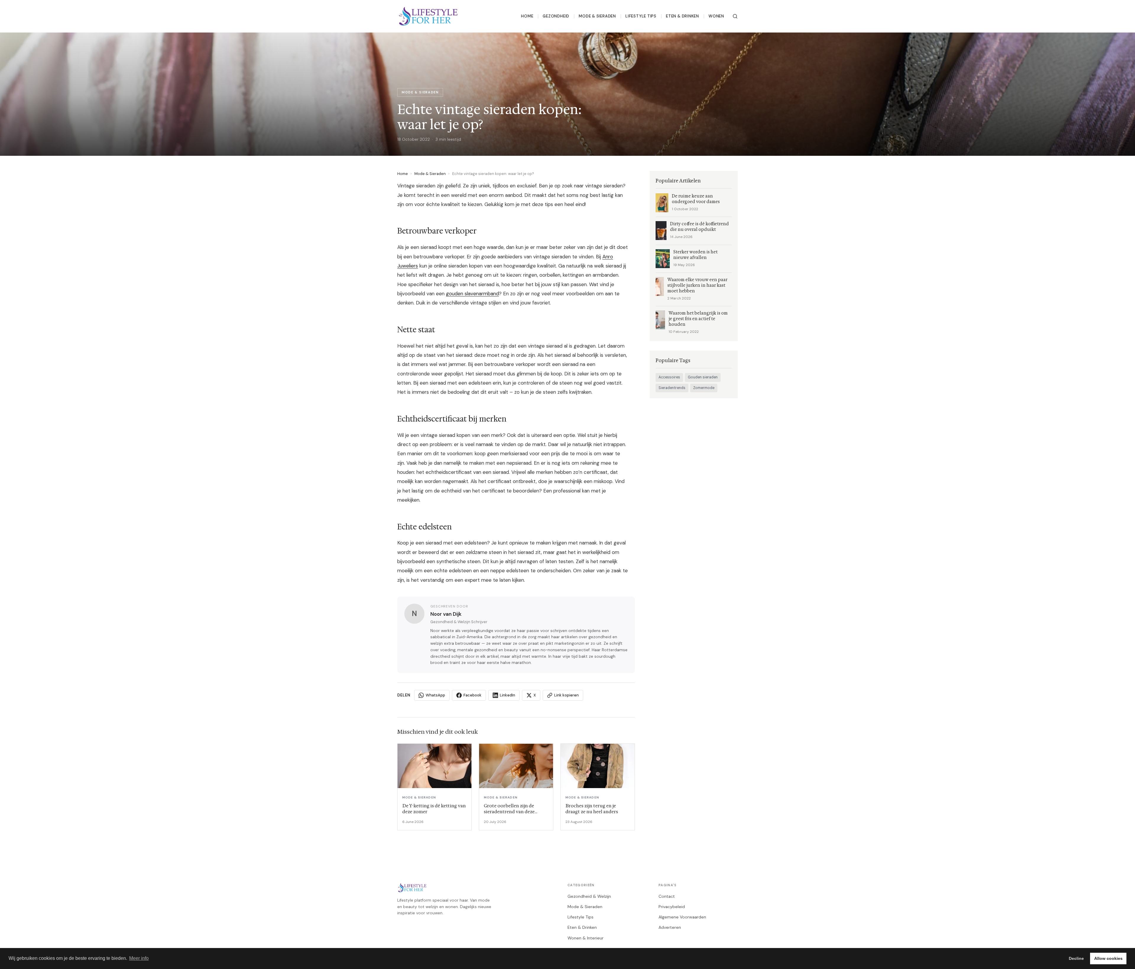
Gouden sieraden (703, 377)
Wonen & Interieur (586, 938)
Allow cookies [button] (1108, 958)
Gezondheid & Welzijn (589, 896)
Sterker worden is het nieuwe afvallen (695, 254)
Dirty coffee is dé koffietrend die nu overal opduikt (699, 226)
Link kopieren (566, 695)
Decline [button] (1076, 958)
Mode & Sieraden (597, 16)
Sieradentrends (672, 387)
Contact (667, 896)
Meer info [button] (139, 958)
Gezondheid (556, 16)
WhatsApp (435, 695)
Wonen (716, 16)
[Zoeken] (735, 16)
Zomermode (703, 387)
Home (527, 16)
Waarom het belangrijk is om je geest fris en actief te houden (698, 318)
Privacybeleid (672, 906)
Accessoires (669, 377)
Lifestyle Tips (640, 16)
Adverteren (670, 927)
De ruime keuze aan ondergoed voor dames (696, 199)
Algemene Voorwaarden (682, 917)
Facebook (472, 695)
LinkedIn (507, 695)
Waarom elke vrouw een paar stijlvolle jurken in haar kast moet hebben (697, 285)
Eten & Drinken (682, 16)
